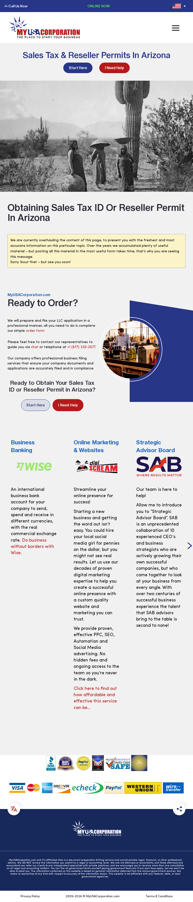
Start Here (78, 68)
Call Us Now (17, 6)
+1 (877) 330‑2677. (81, 347)
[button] (189, 546)
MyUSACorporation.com (29, 295)
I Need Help (114, 68)
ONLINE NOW (98, 6)
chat (34, 347)
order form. (35, 331)
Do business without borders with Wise (32, 546)
